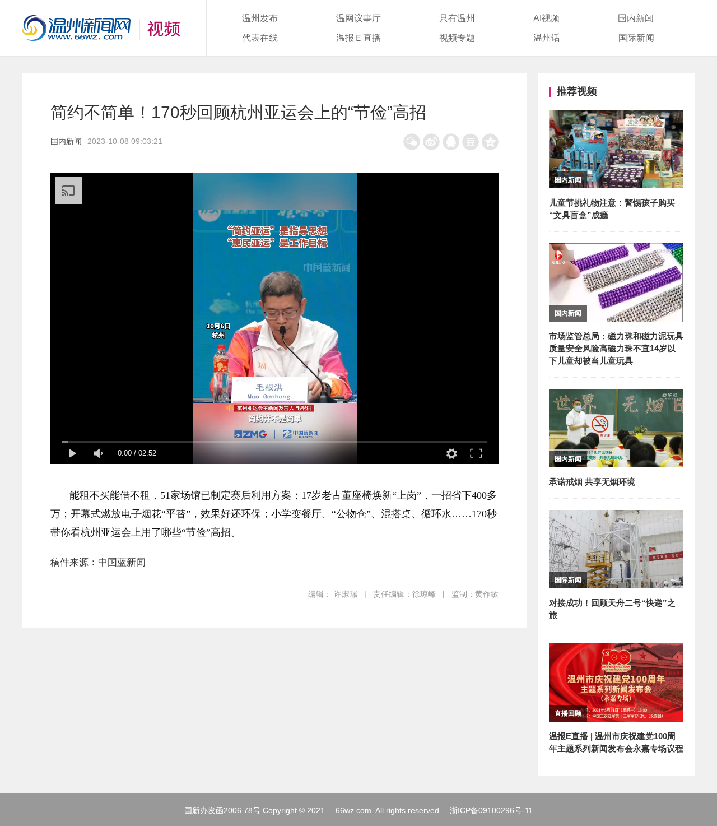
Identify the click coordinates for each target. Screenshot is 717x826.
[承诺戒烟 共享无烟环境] (616, 396)
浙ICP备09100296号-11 (491, 810)
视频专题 (457, 38)
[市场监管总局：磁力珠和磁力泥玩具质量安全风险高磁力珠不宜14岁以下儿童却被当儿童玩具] (616, 251)
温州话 (546, 38)
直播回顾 (568, 713)
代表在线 (260, 38)
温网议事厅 (358, 18)
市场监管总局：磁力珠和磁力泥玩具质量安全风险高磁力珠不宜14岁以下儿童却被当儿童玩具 (616, 348)
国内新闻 (636, 18)
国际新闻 (636, 38)
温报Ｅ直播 (358, 38)
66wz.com (353, 810)
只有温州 (457, 18)
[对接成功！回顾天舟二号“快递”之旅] (616, 517)
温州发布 (260, 18)
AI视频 (546, 18)
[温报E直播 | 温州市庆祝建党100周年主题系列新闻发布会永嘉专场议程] (616, 651)
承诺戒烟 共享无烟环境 (592, 481)
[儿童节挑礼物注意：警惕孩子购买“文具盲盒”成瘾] (616, 117)
